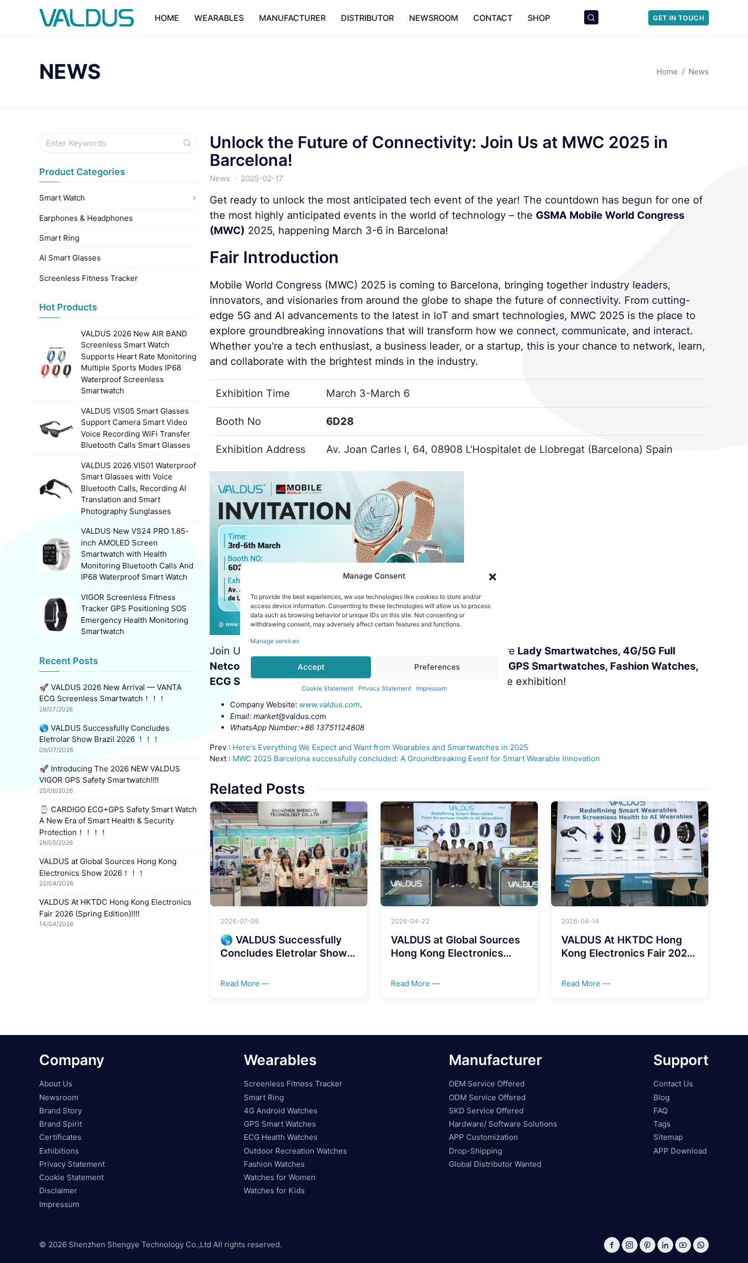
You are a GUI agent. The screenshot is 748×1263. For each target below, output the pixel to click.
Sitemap (668, 1137)
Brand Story (60, 1110)
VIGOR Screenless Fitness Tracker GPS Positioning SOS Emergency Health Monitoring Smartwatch (134, 614)
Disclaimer (58, 1190)
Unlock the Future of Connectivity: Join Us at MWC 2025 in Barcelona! (439, 151)
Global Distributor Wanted (495, 1164)
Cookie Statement (327, 688)
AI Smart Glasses (70, 258)
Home (167, 18)
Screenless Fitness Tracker (88, 278)
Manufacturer (292, 18)
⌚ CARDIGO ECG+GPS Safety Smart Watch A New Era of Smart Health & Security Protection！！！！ (118, 821)
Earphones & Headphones (86, 218)
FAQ (660, 1110)
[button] (492, 576)
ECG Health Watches (281, 1137)
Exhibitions (59, 1151)
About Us (55, 1083)
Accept (311, 667)
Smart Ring (59, 238)
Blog (661, 1097)
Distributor (367, 18)
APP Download (680, 1151)
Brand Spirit (60, 1124)
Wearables (219, 18)
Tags (662, 1124)
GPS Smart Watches (280, 1124)
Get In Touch (678, 18)
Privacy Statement (384, 688)
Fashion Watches (274, 1164)
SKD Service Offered (486, 1110)
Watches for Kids (274, 1190)
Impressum (431, 688)
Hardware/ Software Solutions (503, 1124)
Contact (492, 18)
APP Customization (483, 1137)
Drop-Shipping (475, 1151)
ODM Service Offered (487, 1097)
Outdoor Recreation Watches (295, 1151)
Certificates (60, 1137)
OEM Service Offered (487, 1083)
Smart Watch (62, 198)
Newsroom (433, 18)
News (220, 178)
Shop (539, 18)
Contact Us (673, 1083)
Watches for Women (279, 1177)
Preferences (437, 667)
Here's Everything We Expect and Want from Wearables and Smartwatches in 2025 (380, 747)
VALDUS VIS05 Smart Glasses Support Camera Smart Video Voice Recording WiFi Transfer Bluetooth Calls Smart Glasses (135, 428)
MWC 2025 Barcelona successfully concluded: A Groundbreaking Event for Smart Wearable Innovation (416, 758)
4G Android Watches (281, 1110)
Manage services (274, 640)
